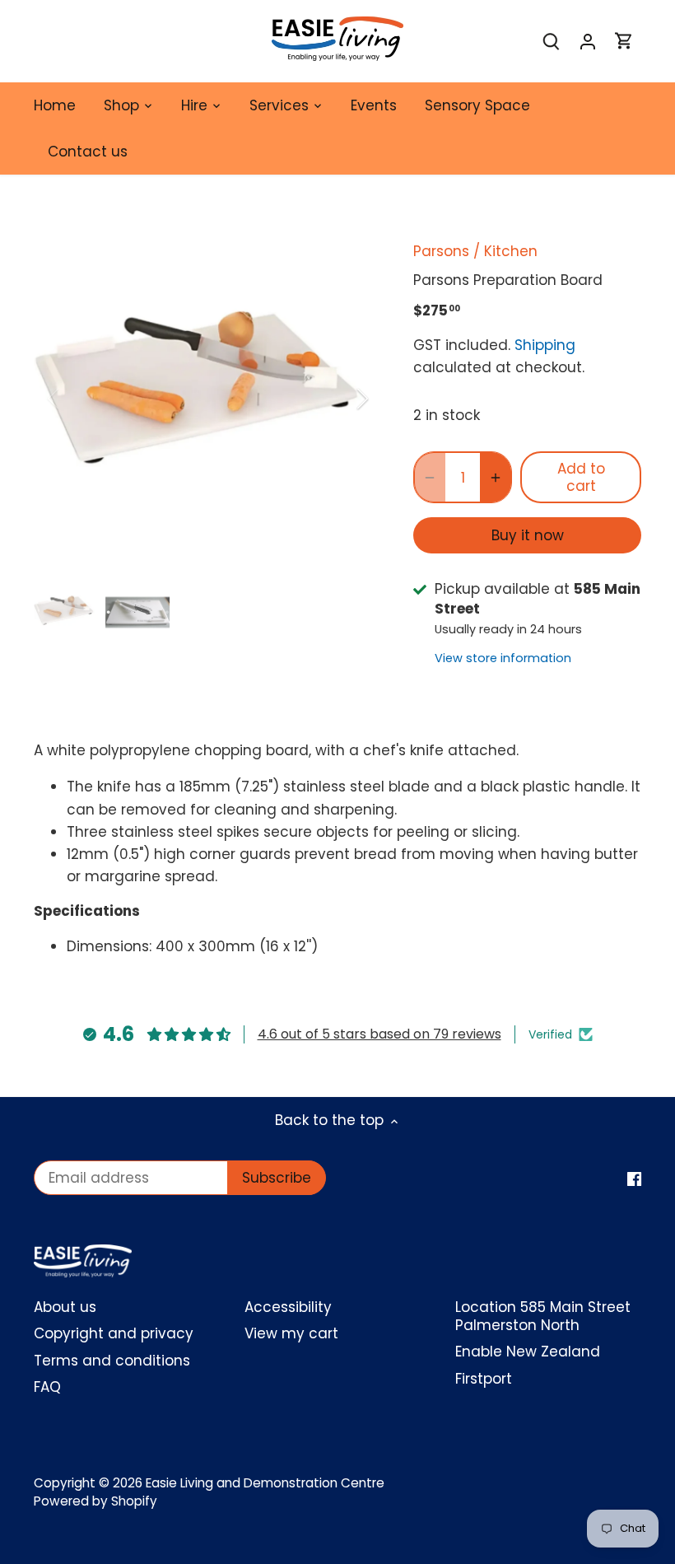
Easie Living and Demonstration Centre (265, 1483)
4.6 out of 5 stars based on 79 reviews (379, 1034)
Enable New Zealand (527, 1351)
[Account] (588, 41)
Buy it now (527, 535)
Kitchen (511, 251)
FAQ (47, 1387)
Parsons (441, 251)
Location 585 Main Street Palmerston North (543, 1316)
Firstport (483, 1379)
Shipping (544, 345)
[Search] (551, 41)
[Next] (341, 398)
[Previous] (75, 398)
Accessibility (288, 1307)
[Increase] (495, 477)
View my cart (291, 1333)
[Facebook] (634, 1178)
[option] (208, 398)
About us (65, 1307)
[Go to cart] (624, 41)
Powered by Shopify (95, 1501)
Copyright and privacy (113, 1333)
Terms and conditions (112, 1360)
